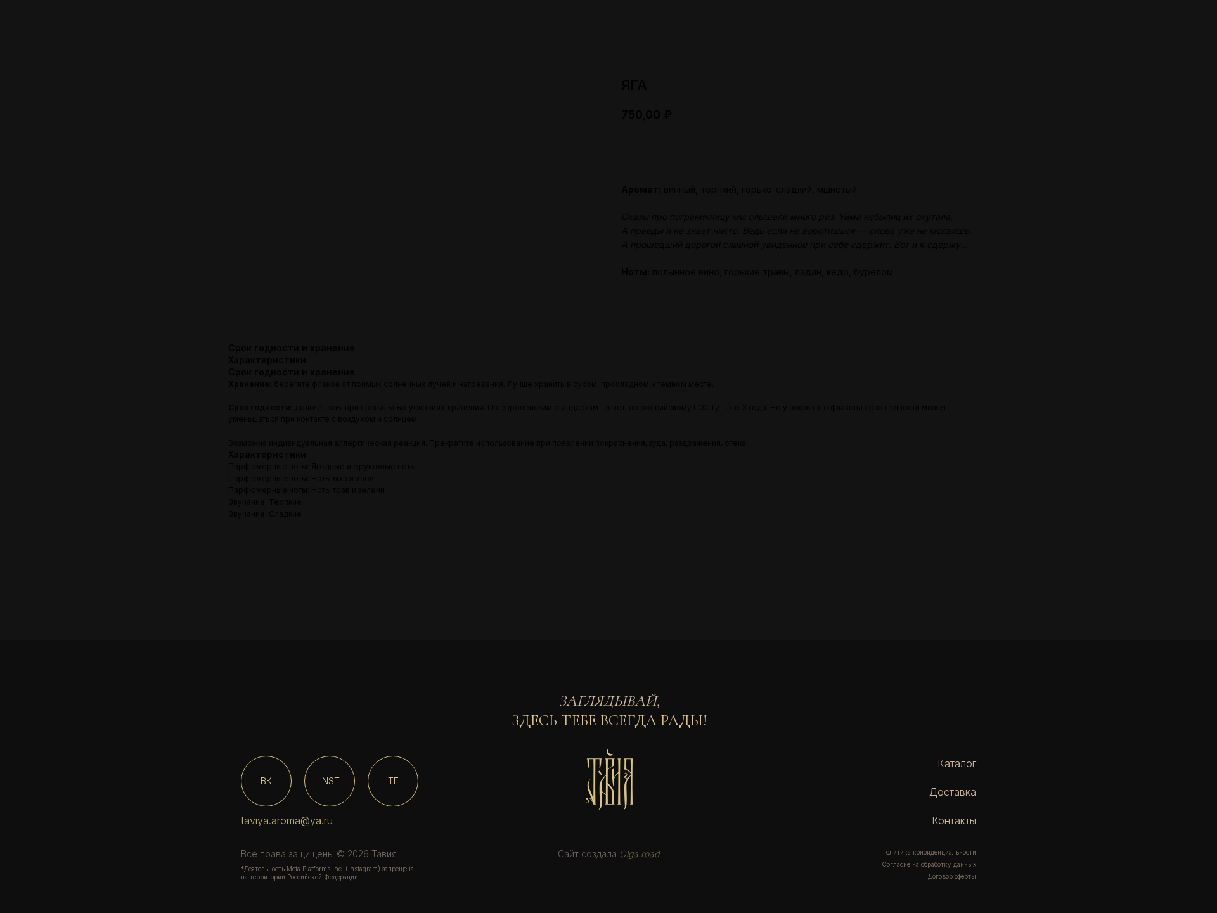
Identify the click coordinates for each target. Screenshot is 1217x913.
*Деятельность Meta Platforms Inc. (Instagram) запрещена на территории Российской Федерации (327, 873)
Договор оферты (952, 876)
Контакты (954, 820)
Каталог (956, 763)
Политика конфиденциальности (928, 852)
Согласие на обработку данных (929, 864)
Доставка (952, 792)
